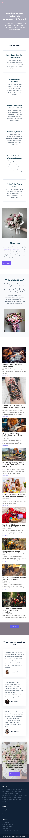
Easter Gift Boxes (7, 826)
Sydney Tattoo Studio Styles (10, 830)
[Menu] (26, 2)
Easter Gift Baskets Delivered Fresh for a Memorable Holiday (14, 495)
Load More (14, 626)
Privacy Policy (6, 810)
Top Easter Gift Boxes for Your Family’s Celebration (14, 526)
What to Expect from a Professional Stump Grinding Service (13, 435)
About (3, 812)
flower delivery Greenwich (11, 249)
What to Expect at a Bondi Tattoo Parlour (12, 365)
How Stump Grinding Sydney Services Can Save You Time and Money (13, 464)
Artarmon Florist (6, 822)
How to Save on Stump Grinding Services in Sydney (13, 552)
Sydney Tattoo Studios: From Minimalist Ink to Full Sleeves (13, 406)
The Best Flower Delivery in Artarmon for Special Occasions (12, 610)
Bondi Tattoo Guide (7, 824)
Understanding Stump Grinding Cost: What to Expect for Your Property (14, 579)
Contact (4, 814)
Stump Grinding (6, 828)
